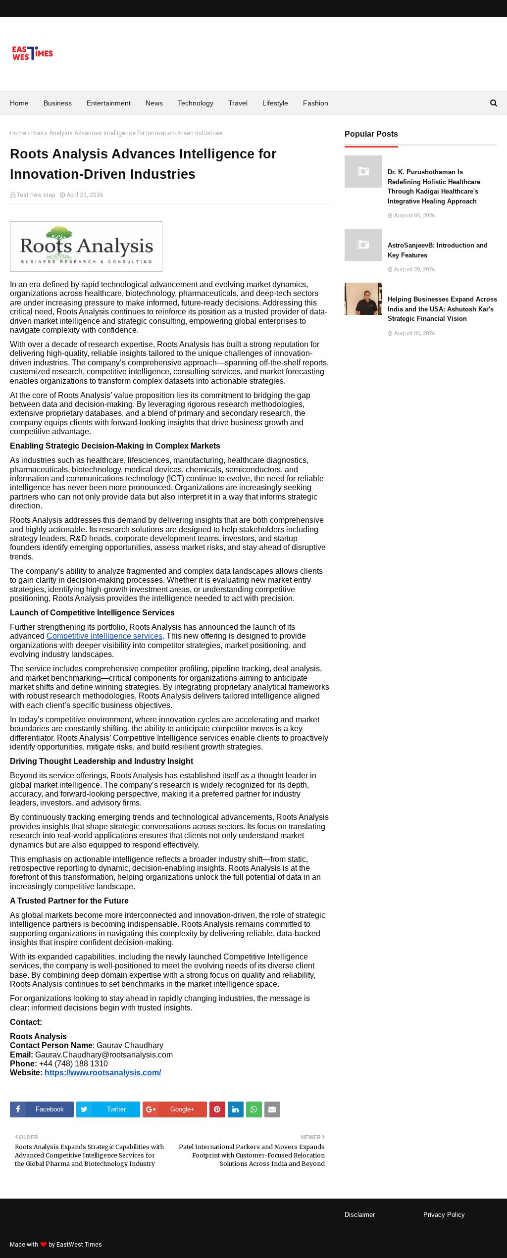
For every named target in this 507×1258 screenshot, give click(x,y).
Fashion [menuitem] (315, 103)
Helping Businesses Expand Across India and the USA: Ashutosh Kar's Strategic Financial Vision (442, 309)
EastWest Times (79, 1244)
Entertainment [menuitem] (109, 103)
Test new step (36, 195)
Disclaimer (360, 1214)
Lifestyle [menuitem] (275, 103)
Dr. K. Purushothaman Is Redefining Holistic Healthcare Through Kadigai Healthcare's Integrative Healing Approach (434, 186)
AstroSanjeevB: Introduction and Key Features (438, 250)
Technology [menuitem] (195, 103)
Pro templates (130, 1244)
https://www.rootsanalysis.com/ (103, 1072)
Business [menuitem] (58, 103)
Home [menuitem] (19, 103)
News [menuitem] (154, 103)
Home (18, 133)
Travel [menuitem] (238, 103)
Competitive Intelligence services (104, 636)
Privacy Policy (444, 1214)
